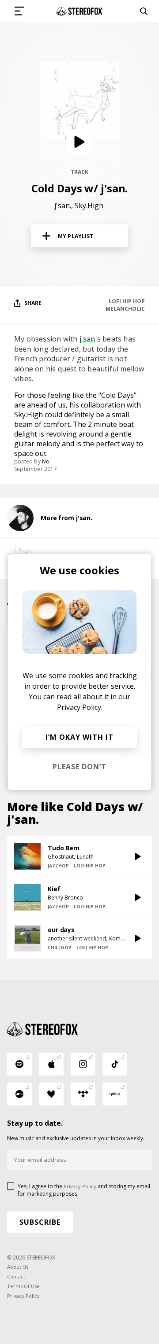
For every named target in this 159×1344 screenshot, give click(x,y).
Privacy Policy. (79, 707)
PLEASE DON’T (79, 766)
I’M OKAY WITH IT (79, 737)
